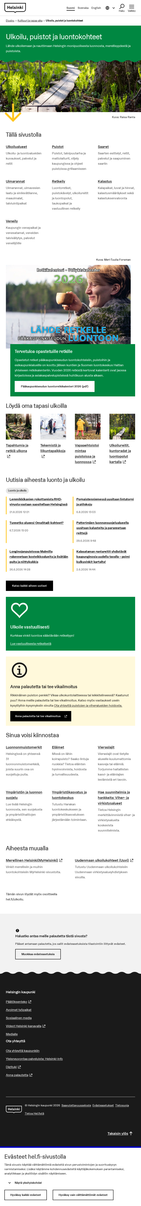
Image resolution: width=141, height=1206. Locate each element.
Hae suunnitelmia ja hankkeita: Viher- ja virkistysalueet (114, 798)
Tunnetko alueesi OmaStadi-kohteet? (37, 523)
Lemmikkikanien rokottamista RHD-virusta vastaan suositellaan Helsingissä (38, 501)
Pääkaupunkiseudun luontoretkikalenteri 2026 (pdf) (54, 386)
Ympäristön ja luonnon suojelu (24, 795)
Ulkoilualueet (16, 146)
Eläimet (58, 747)
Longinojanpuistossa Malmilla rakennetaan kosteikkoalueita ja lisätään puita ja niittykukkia (39, 556)
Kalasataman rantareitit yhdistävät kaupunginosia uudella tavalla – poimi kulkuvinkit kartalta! (103, 556)
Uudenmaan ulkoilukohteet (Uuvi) (104, 860)
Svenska (83, 8)
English (96, 8)
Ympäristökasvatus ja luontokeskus (69, 795)
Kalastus (105, 181)
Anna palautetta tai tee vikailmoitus (43, 716)
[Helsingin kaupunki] (14, 1109)
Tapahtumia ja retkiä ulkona (19, 451)
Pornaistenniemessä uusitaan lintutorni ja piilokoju (105, 501)
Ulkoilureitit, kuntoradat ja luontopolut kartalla (122, 453)
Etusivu (10, 20)
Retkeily (58, 181)
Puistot (58, 146)
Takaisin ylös (118, 1133)
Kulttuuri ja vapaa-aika (30, 20)
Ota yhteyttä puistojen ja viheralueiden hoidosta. (88, 705)
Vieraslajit (106, 747)
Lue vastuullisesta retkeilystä (30, 643)
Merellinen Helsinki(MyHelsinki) (35, 860)
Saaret (103, 146)
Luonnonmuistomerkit (24, 747)
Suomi (70, 8)
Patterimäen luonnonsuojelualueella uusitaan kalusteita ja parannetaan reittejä (102, 528)
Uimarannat (15, 181)
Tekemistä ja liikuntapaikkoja (53, 451)
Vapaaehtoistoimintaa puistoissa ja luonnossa (88, 453)
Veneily (12, 221)
